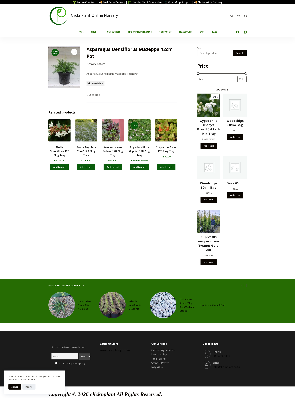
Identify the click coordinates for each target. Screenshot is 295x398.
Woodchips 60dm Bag (235, 123)
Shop (93, 32)
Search (200, 47)
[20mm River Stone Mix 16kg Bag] (61, 305)
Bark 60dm (235, 183)
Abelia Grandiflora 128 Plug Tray (59, 151)
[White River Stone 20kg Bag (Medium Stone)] (163, 305)
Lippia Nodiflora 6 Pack (213, 305)
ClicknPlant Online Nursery (94, 15)
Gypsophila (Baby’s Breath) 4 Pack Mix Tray (208, 127)
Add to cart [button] (59, 167)
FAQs (214, 32)
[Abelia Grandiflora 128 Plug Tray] (59, 130)
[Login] (238, 16)
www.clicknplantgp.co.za (115, 350)
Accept (15, 386)
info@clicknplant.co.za (226, 367)
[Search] (231, 16)
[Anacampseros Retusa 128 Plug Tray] (113, 130)
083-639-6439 (221, 356)
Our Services (113, 32)
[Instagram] (245, 32)
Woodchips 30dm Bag (208, 185)
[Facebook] (237, 32)
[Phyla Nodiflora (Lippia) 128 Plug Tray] (139, 130)
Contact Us (165, 32)
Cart (202, 32)
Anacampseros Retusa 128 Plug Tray (113, 151)
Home (81, 32)
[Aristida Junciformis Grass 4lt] (112, 305)
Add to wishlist (95, 83)
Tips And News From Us (140, 32)
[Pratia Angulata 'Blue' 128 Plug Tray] (86, 130)
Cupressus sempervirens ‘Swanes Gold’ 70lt (208, 243)
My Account (185, 32)
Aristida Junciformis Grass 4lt (135, 305)
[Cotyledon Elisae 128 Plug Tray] (166, 130)
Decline (29, 386)
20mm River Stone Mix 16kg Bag (84, 305)
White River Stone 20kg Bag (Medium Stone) (186, 305)
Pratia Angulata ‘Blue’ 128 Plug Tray (86, 151)
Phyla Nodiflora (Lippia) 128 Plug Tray (139, 151)
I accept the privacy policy (71, 363)
